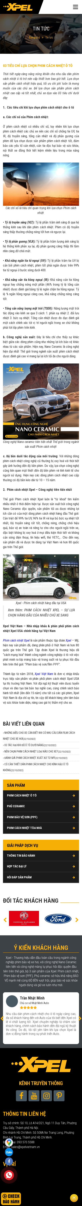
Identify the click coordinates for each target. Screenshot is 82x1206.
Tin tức (49, 37)
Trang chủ (34, 37)
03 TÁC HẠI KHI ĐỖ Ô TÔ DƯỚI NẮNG (30, 745)
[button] (5, 920)
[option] (24, 918)
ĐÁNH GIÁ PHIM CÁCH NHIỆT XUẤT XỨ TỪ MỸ (35, 757)
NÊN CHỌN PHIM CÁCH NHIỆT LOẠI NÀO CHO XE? (37, 751)
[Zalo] (9, 1142)
